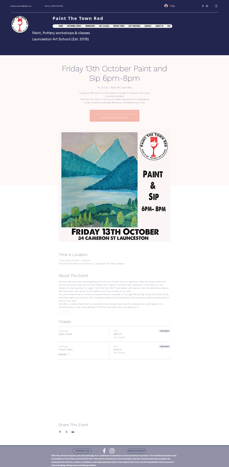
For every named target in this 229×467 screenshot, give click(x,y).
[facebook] (203, 6)
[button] (216, 6)
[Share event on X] (66, 432)
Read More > (65, 312)
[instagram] (207, 6)
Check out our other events (114, 117)
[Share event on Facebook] (60, 432)
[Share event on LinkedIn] (73, 432)
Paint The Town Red (79, 18)
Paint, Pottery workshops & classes (61, 33)
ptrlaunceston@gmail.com (21, 6)
